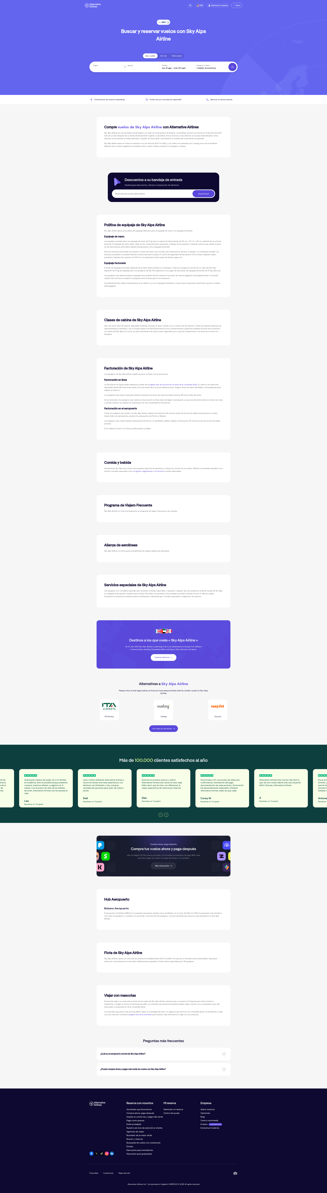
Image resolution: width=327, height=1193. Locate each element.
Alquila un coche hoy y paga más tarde (144, 1116)
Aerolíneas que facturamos (139, 1109)
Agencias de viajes (135, 1131)
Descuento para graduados (139, 1154)
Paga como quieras (135, 1120)
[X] (97, 1155)
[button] (190, 5)
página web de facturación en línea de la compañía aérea (173, 384)
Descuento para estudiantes (139, 1150)
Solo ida (163, 56)
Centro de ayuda (171, 1113)
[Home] (93, 5)
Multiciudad (177, 56)
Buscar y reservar (134, 1139)
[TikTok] (102, 1155)
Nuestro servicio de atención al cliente (144, 1128)
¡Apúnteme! (203, 193)
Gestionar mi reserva (173, 1109)
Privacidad (93, 1173)
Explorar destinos (162, 657)
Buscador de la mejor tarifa (139, 1135)
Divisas (129, 1146)
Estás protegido (133, 1124)
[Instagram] (107, 1155)
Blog (203, 1116)
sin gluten (137, 471)
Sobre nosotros (208, 1109)
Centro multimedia (209, 1120)
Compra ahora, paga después (140, 1113)
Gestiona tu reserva (219, 5)
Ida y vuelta (150, 56)
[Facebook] (91, 1155)
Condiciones (108, 1173)
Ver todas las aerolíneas (162, 728)
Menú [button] (238, 5)
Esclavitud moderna (210, 1128)
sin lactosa (159, 471)
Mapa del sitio (124, 1173)
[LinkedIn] (112, 1155)
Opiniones (205, 1113)
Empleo (204, 1124)
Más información (162, 866)
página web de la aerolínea (140, 1014)
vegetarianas (147, 471)
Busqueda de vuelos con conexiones (143, 1142)
